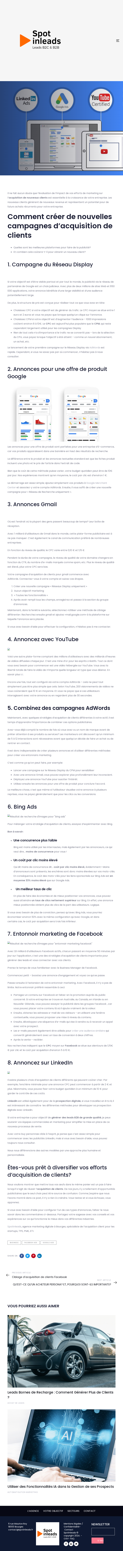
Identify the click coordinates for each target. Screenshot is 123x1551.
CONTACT (90, 1511)
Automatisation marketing (23, 1492)
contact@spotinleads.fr (20, 1529)
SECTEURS (73, 1511)
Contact (68, 1529)
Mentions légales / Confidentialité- (73, 1525)
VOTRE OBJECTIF (53, 1511)
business (14, 1243)
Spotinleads (14, 1226)
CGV (66, 1538)
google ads (48, 1243)
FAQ (72, 1538)
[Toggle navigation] (100, 41)
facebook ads (30, 1243)
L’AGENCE (33, 1511)
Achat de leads (16, 1403)
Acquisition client (17, 159)
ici (22, 674)
